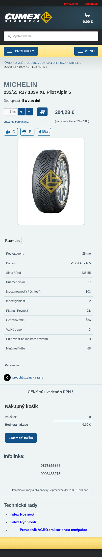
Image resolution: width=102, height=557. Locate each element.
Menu (89, 51)
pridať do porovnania (16, 121)
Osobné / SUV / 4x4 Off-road (46, 63)
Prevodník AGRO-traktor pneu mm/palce (53, 530)
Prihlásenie (71, 3)
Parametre (12, 241)
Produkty (24, 51)
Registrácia (91, 3)
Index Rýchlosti (23, 522)
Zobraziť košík (21, 438)
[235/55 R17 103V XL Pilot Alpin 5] (51, 224)
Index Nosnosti (22, 514)
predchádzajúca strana (27, 377)
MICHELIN (75, 63)
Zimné (19, 63)
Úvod (8, 63)
